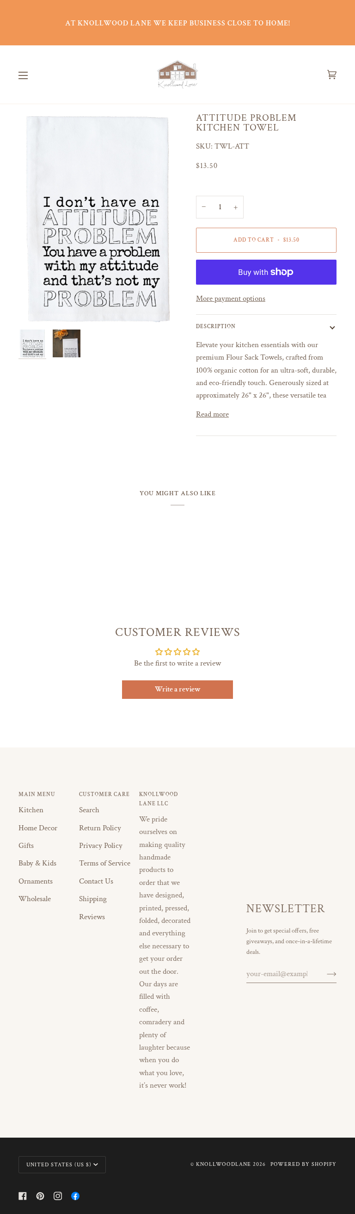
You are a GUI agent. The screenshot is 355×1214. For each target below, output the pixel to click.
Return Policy (100, 828)
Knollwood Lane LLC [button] (158, 799)
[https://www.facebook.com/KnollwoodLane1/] (75, 1196)
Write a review (178, 689)
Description (216, 326)
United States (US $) (59, 1164)
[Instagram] (58, 1196)
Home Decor (37, 828)
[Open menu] (32, 74)
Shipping (93, 899)
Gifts (26, 845)
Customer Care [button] (104, 794)
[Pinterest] (40, 1196)
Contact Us (96, 881)
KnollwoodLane (223, 1164)
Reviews (92, 917)
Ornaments (35, 881)
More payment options (230, 298)
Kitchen (30, 810)
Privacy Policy (100, 845)
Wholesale (34, 899)
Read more (212, 414)
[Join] (324, 973)
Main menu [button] (36, 794)
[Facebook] (22, 1196)
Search (89, 810)
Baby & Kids (37, 863)
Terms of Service (104, 863)
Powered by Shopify (303, 1164)
